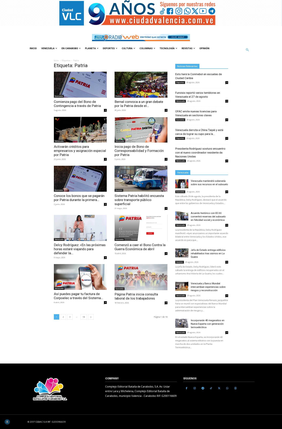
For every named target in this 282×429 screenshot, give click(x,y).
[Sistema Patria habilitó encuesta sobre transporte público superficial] (141, 179)
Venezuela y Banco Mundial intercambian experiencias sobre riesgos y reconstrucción (208, 287)
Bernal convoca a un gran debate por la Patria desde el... (139, 104)
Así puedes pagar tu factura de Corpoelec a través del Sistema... (78, 296)
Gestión (119, 190)
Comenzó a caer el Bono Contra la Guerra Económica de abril (140, 247)
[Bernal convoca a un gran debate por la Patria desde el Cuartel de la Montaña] (141, 85)
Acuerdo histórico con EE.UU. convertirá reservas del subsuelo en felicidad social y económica (208, 216)
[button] (247, 50)
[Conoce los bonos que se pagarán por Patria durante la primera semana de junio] (80, 179)
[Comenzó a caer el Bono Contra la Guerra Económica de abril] (141, 228)
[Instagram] (194, 388)
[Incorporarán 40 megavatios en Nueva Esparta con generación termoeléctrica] (181, 323)
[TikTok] (211, 388)
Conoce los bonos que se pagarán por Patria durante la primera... (79, 198)
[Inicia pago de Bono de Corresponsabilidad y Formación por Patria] (141, 130)
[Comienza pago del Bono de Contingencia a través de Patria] (80, 85)
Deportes (180, 82)
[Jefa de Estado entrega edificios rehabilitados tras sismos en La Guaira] (181, 252)
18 (84, 317)
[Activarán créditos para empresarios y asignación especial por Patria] (80, 130)
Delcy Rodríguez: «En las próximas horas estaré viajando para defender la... (80, 249)
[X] (219, 388)
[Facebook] (186, 388)
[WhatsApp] (227, 388)
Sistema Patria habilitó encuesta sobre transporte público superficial (139, 200)
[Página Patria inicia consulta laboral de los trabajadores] (141, 277)
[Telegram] (203, 388)
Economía (59, 96)
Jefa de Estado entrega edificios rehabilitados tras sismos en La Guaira (208, 253)
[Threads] (235, 388)
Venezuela (59, 141)
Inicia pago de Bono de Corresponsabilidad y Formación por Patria (139, 151)
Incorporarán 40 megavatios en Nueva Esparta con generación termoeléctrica (207, 324)
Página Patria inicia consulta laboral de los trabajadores (136, 296)
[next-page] (91, 317)
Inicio (56, 60)
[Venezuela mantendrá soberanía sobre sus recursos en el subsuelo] (181, 183)
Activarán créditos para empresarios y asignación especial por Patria (80, 151)
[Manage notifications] (7, 421)
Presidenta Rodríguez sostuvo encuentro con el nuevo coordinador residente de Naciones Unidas (200, 152)
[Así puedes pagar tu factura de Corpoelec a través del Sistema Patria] (80, 277)
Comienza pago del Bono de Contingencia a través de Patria (77, 104)
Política (119, 96)
